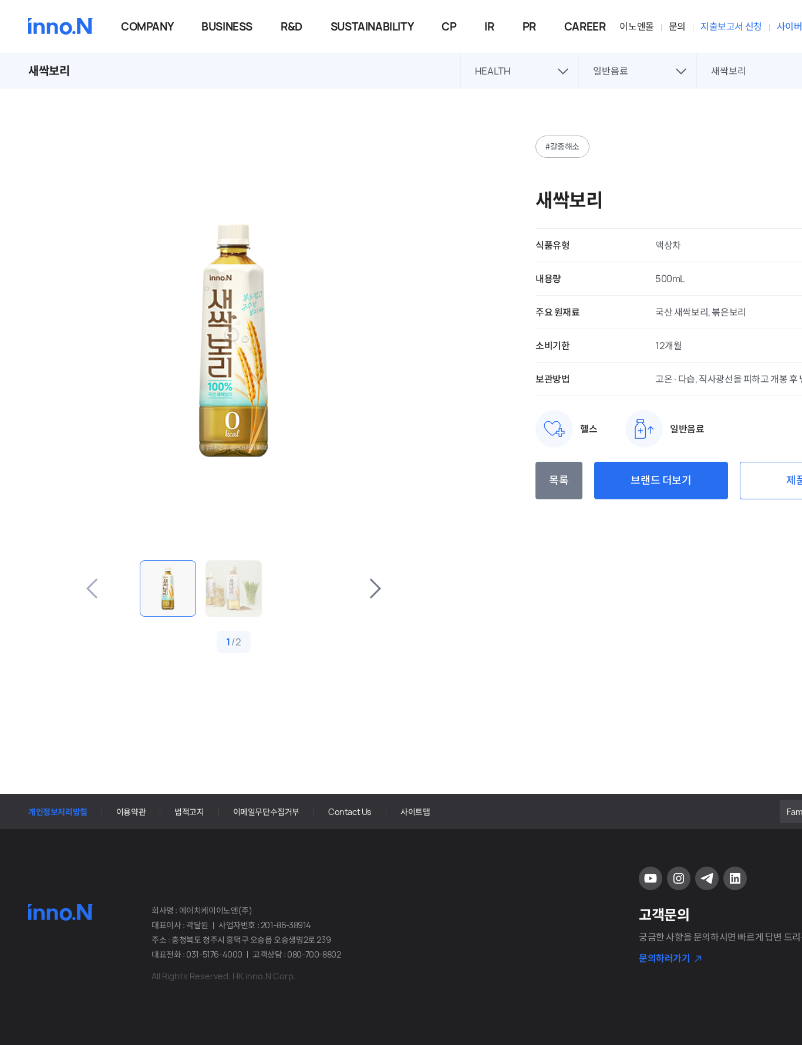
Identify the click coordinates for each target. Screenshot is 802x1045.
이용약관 (131, 811)
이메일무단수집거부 (266, 811)
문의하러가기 (664, 958)
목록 (558, 480)
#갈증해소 (562, 146)
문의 (677, 26)
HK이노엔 (60, 26)
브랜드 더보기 (661, 480)
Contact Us (350, 811)
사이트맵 (415, 811)
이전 (93, 588)
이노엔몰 (636, 26)
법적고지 (189, 811)
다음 (374, 588)
